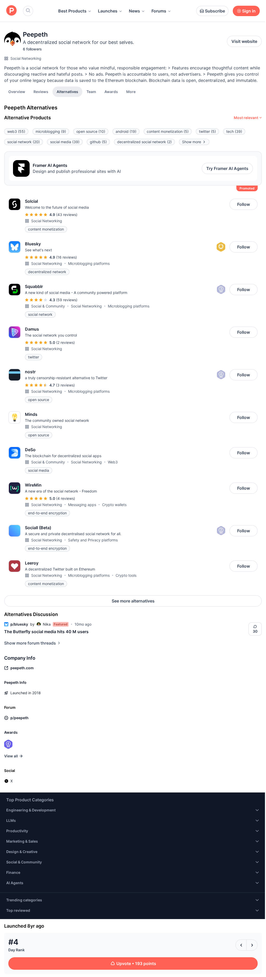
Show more (191, 142)
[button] (131, 91)
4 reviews (65, 498)
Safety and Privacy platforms (93, 540)
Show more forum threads (30, 643)
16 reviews (66, 257)
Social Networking (25, 58)
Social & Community (48, 306)
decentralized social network (144, 142)
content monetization (168, 131)
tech (234, 131)
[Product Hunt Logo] (11, 10)
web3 (16, 131)
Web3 (113, 462)
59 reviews (66, 300)
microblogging (51, 131)
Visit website (244, 41)
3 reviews (65, 385)
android (126, 131)
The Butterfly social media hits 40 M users (46, 631)
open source (90, 131)
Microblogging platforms (89, 263)
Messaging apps (82, 504)
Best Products (72, 11)
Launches (107, 11)
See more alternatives (133, 601)
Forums (158, 11)
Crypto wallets (114, 504)
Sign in (249, 11)
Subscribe (215, 11)
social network (23, 142)
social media (64, 142)
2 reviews (65, 342)
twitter (207, 131)
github (98, 142)
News (134, 11)
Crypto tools (126, 575)
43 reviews (66, 214)
